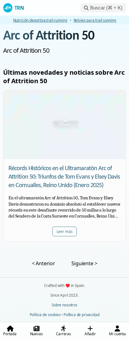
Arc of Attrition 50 (48, 36)
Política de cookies (45, 314)
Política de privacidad (81, 314)
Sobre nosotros (64, 304)
